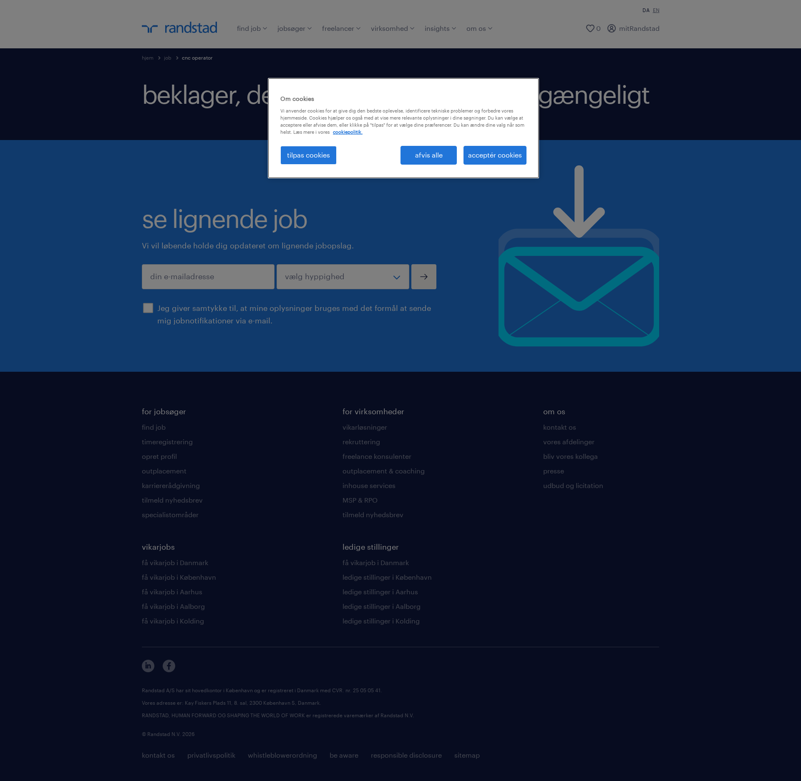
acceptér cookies (495, 155)
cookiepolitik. (348, 132)
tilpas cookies (308, 155)
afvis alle (429, 155)
